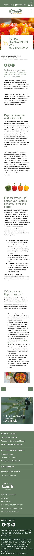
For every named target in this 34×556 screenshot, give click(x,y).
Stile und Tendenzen (8, 475)
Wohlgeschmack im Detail (10, 461)
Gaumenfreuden (7, 454)
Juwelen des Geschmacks (10, 58)
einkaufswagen (21, 4)
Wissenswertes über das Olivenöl (13, 441)
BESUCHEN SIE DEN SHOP (10, 512)
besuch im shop (8, 4)
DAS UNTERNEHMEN (8, 494)
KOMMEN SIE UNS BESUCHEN (11, 508)
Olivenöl (23, 330)
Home (3, 56)
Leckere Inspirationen (9, 457)
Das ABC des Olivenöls (9, 438)
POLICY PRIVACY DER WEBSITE (11, 505)
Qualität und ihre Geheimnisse (12, 444)
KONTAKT (5, 498)
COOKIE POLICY (6, 501)
